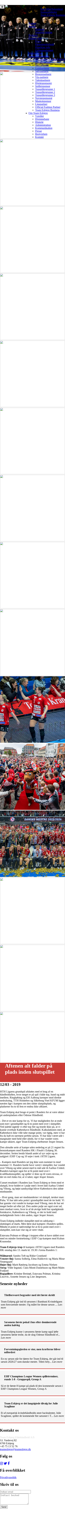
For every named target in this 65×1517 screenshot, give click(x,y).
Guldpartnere (42, 68)
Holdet (32, 26)
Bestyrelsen (41, 134)
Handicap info (42, 47)
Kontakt (39, 137)
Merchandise (35, 53)
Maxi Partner (42, 65)
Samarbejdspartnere (38, 56)
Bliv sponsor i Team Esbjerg (50, 59)
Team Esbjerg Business (52, 15)
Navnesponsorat (43, 98)
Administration (43, 125)
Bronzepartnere (43, 74)
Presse (38, 131)
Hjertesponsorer (43, 83)
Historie (39, 122)
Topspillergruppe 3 (45, 95)
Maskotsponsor (43, 101)
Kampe (32, 23)
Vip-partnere (41, 77)
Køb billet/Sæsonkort (51, 9)
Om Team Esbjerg (38, 113)
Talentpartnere (42, 80)
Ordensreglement (44, 50)
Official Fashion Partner (47, 107)
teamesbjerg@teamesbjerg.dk (15, 1449)
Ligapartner (41, 104)
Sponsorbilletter (48, 12)
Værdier (39, 116)
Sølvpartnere (41, 71)
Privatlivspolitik (8, 1477)
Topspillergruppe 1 (45, 89)
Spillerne (39, 29)
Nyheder (33, 35)
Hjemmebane (42, 119)
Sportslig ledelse (43, 32)
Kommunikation (43, 128)
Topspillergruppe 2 (45, 92)
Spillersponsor (42, 86)
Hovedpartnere (43, 62)
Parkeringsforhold (44, 44)
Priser (38, 41)
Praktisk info (35, 38)
